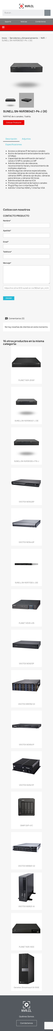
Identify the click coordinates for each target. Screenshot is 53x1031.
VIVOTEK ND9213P (26, 663)
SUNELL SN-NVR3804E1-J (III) (26, 421)
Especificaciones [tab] (14, 144)
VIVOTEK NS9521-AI (26, 906)
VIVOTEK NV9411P (26, 785)
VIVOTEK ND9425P (26, 502)
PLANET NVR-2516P (26, 380)
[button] (3, 27)
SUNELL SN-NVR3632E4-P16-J (26, 461)
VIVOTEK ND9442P (26, 542)
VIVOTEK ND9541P (26, 744)
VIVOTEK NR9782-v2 (26, 704)
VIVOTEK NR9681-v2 (26, 866)
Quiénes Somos (26, 1016)
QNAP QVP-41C (26, 825)
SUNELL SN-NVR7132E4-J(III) (26, 582)
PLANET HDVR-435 (26, 623)
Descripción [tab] (11, 138)
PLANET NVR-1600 (26, 947)
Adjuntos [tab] (26, 138)
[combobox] (21, 13)
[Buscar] (47, 13)
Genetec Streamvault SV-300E (26, 987)
